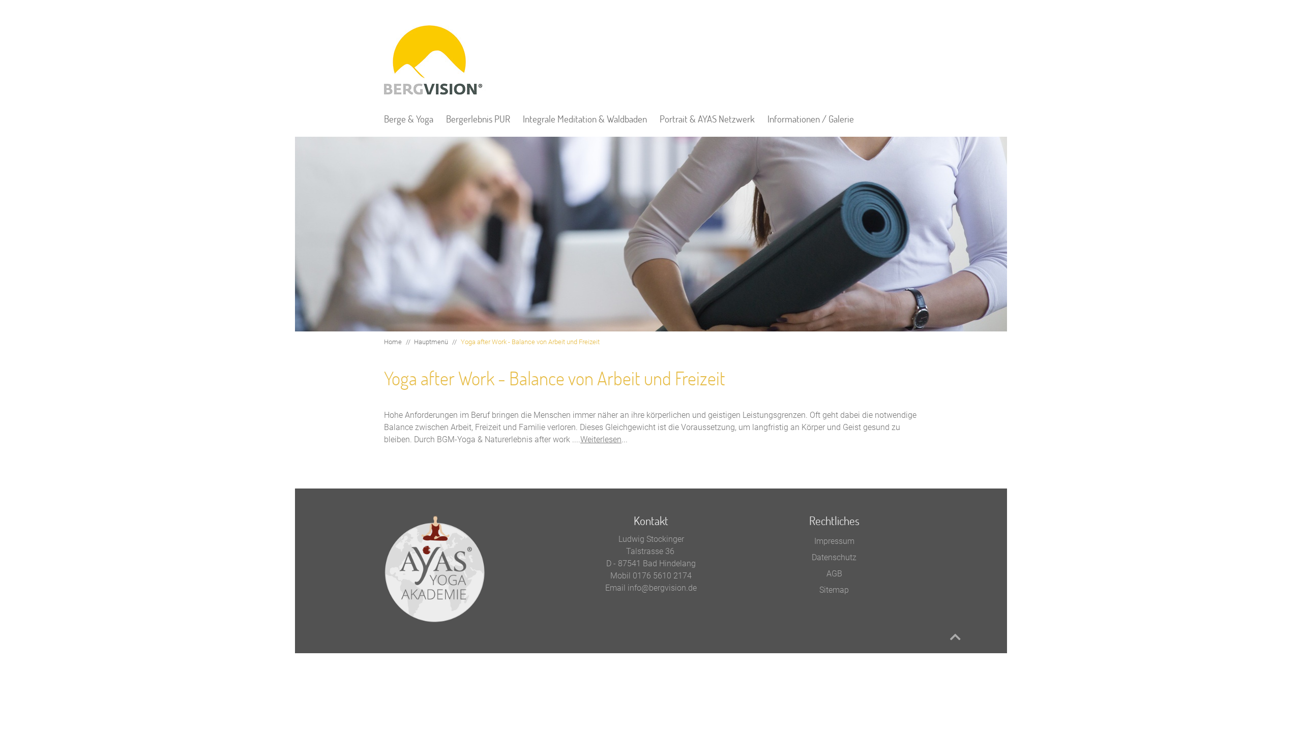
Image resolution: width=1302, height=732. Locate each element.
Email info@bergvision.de (651, 588)
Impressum (834, 541)
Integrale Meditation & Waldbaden (585, 119)
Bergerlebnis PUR (478, 118)
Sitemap (834, 590)
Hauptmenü (431, 342)
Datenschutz (834, 557)
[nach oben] (955, 637)
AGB (834, 573)
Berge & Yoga (408, 119)
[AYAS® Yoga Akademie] (435, 568)
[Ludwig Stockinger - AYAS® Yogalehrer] (435, 60)
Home (393, 342)
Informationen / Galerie (810, 118)
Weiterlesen (601, 439)
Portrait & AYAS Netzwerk (707, 118)
